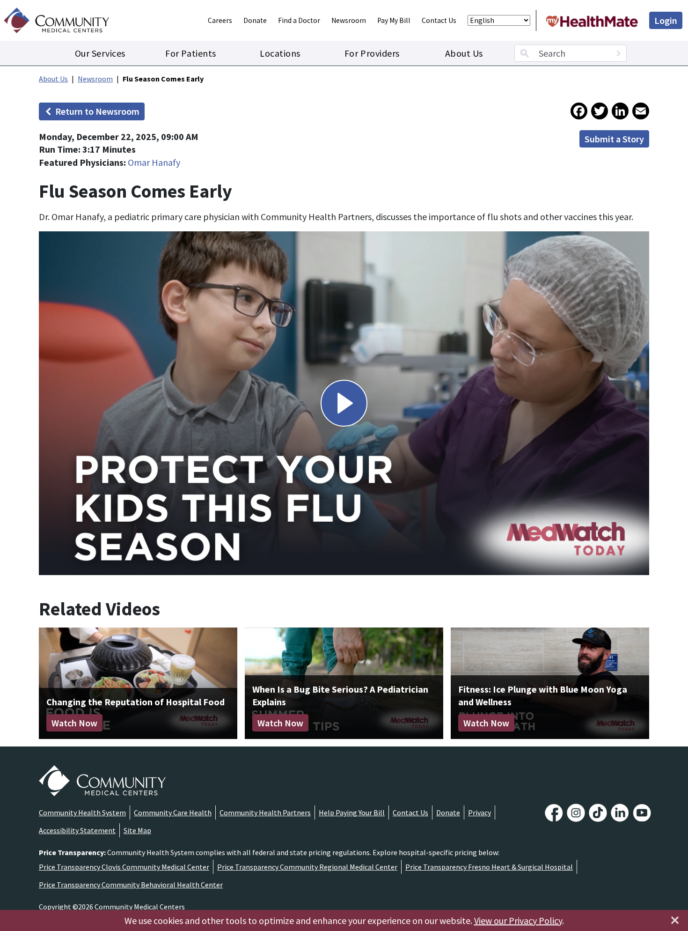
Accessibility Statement (77, 830)
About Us (464, 53)
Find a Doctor (299, 20)
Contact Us (439, 20)
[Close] (675, 920)
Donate (255, 20)
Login (665, 20)
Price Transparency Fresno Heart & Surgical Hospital (489, 867)
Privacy (479, 812)
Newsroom (348, 20)
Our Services (100, 53)
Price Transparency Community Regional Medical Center (307, 867)
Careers (220, 20)
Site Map (137, 830)
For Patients (190, 53)
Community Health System (82, 812)
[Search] (618, 53)
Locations (280, 53)
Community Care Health (173, 812)
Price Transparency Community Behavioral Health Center (131, 884)
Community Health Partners (265, 812)
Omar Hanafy (154, 162)
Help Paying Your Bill (352, 812)
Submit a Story (614, 139)
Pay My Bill (393, 20)
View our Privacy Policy (518, 920)
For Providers (372, 53)
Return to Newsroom (97, 111)
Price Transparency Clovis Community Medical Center (124, 867)
